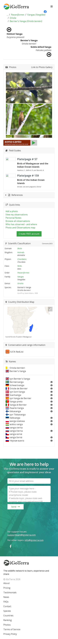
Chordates (21, 259)
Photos (7, 624)
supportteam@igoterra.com (21, 534)
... (7, 14)
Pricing (6, 587)
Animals (20, 252)
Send (13, 506)
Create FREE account (29, 233)
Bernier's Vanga (26, 21)
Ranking (7, 620)
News (6, 597)
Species (7, 610)
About (6, 583)
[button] (7, 14)
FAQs (5, 601)
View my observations (17, 214)
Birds (19, 266)
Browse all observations (18, 221)
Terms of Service (11, 629)
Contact (7, 606)
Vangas (36, 14)
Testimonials (9, 592)
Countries (8, 615)
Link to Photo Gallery (41, 67)
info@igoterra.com (34, 540)
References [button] (17, 195)
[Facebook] (10, 546)
